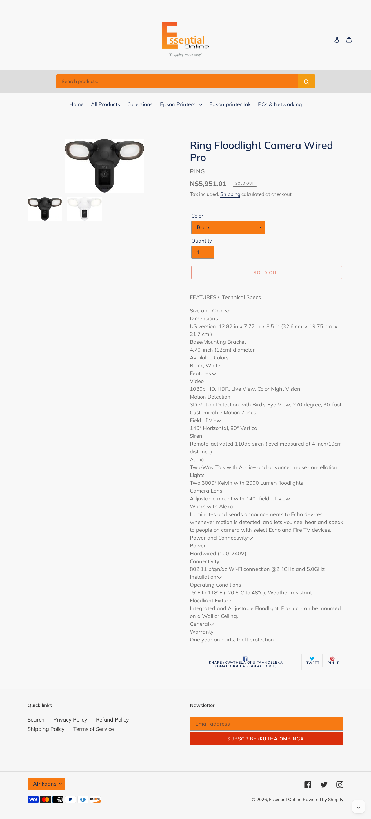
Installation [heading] (203, 577)
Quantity (201, 240)
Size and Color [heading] (207, 310)
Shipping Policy (46, 729)
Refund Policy (112, 719)
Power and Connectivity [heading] (219, 537)
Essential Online (285, 799)
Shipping (230, 194)
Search (36, 719)
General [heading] (199, 624)
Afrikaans (45, 783)
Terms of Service (93, 729)
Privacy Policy (70, 719)
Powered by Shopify (323, 799)
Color (197, 215)
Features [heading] (200, 373)
